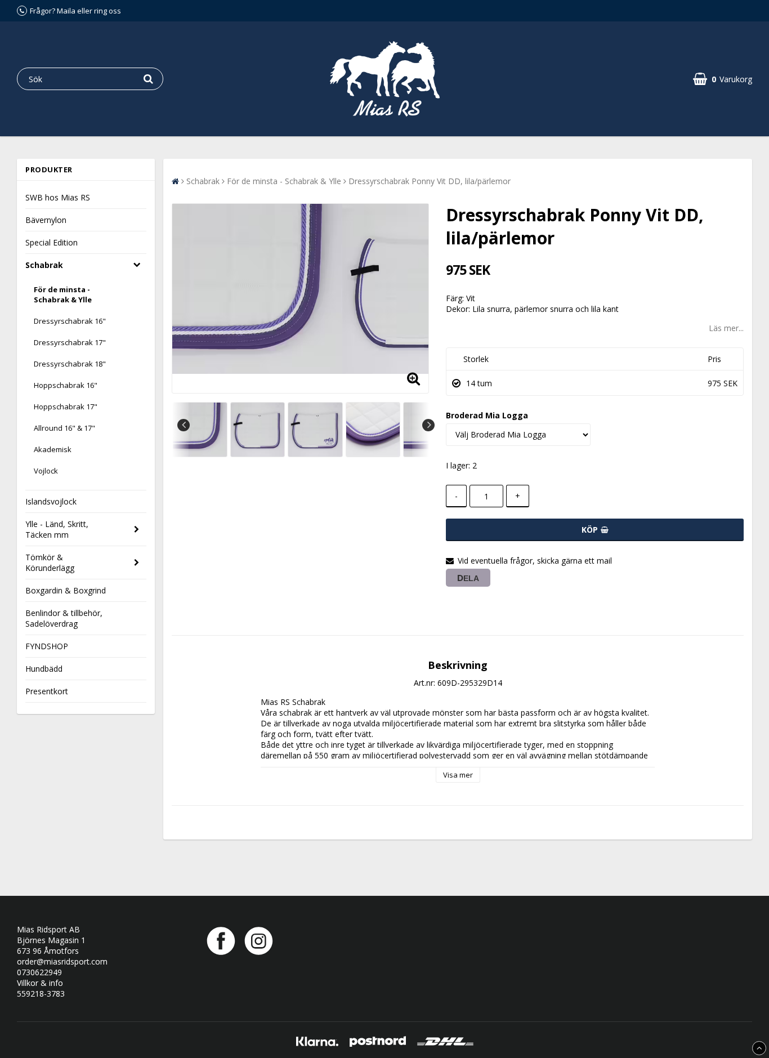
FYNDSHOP (46, 646)
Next (428, 425)
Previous (183, 425)
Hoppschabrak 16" (65, 385)
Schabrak (44, 265)
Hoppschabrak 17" (65, 406)
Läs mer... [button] (726, 328)
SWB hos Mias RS (57, 197)
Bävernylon (45, 220)
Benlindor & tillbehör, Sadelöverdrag (63, 618)
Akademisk (52, 449)
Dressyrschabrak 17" (70, 342)
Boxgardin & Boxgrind (65, 590)
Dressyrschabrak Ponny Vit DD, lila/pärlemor (429, 181)
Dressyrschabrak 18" (70, 364)
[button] (722, 79)
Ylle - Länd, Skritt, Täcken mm (56, 529)
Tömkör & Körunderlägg (49, 562)
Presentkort (46, 691)
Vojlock (46, 471)
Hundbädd (43, 668)
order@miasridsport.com (62, 961)
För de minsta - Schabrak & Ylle (63, 294)
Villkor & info (40, 982)
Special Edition (51, 242)
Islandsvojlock (51, 501)
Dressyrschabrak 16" (70, 321)
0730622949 (39, 972)
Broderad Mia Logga (487, 415)
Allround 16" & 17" (64, 428)
